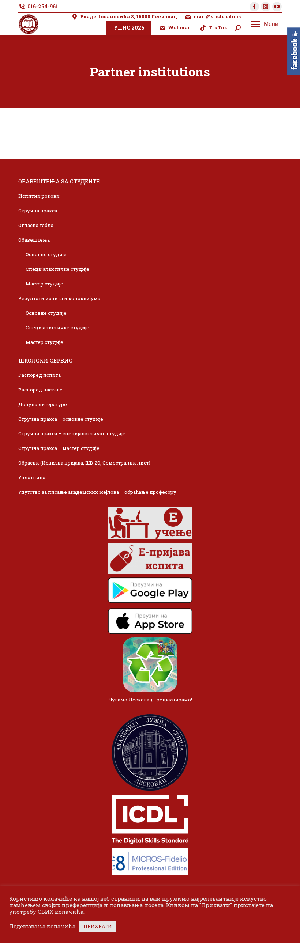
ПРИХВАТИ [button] (97, 926)
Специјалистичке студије (57, 269)
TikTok (218, 27)
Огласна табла (35, 225)
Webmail (180, 27)
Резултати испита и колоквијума (59, 298)
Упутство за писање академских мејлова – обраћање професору (97, 492)
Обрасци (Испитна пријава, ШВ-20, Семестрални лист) (84, 462)
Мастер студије (44, 283)
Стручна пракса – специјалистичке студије (71, 433)
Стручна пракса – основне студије (60, 419)
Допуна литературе (42, 404)
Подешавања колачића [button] (42, 926)
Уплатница (31, 477)
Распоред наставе (40, 389)
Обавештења (34, 239)
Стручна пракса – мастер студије (59, 448)
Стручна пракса (37, 210)
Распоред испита (39, 375)
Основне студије (46, 254)
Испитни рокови (39, 196)
